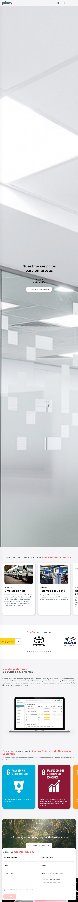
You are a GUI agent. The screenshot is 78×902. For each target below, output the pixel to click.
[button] (65, 3)
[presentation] (4, 587)
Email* (6, 865)
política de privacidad (26, 890)
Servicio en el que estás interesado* (53, 873)
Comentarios (8, 873)
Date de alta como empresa (39, 289)
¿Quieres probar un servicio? (39, 845)
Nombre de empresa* (11, 857)
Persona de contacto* (47, 857)
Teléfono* (43, 865)
